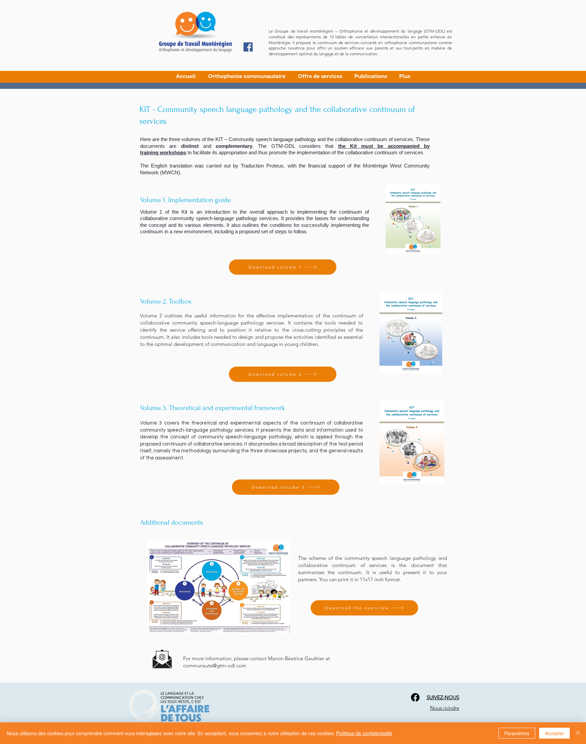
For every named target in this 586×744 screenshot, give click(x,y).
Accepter (554, 733)
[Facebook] (248, 47)
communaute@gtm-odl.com (214, 665)
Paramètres (516, 733)
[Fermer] (578, 733)
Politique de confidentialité (364, 733)
